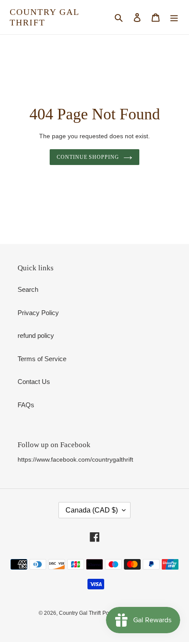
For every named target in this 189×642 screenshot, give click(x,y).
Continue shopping (88, 157)
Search (28, 289)
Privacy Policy (38, 312)
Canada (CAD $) (91, 510)
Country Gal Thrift (44, 17)
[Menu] (174, 17)
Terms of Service (42, 358)
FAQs (26, 405)
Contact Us (34, 381)
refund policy (36, 335)
